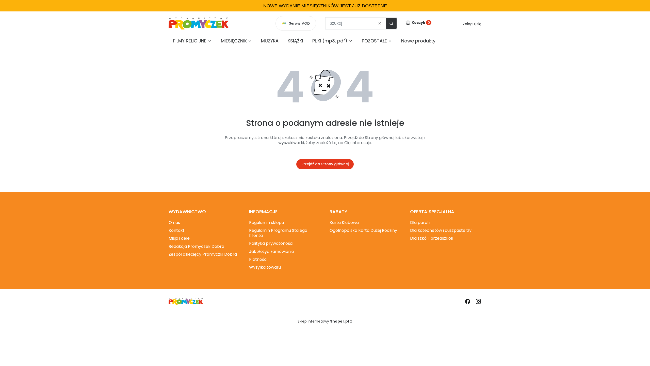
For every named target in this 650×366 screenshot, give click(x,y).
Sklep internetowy (323, 321)
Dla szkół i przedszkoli (431, 238)
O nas (174, 222)
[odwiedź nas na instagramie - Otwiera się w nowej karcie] (478, 301)
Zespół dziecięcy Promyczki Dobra (203, 254)
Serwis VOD (299, 23)
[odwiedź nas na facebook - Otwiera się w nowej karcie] (468, 301)
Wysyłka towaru (265, 267)
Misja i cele (179, 238)
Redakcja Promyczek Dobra (196, 246)
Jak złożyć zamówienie (271, 251)
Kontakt (177, 230)
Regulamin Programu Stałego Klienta (278, 232)
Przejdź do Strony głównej (325, 163)
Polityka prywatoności (271, 243)
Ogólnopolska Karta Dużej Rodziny (363, 230)
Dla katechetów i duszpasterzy (441, 230)
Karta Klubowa (344, 222)
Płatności (258, 259)
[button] (391, 23)
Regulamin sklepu (266, 222)
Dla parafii (420, 222)
